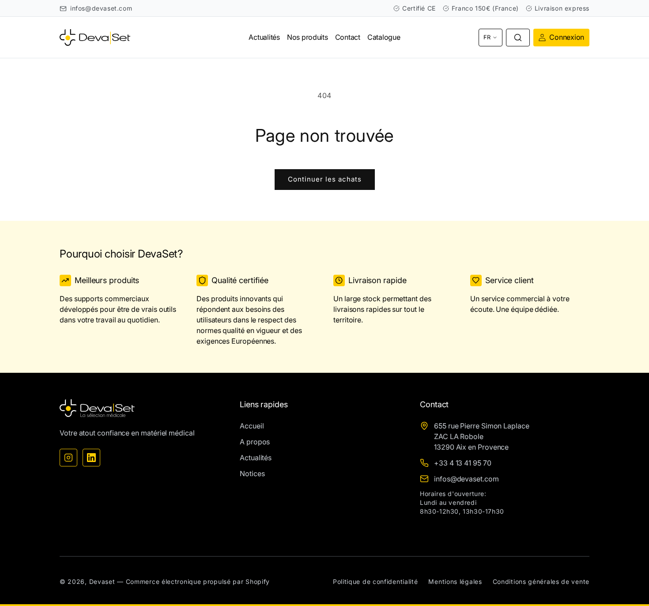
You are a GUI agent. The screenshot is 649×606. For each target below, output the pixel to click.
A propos (255, 441)
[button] (518, 37)
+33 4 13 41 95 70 (462, 462)
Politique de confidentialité (375, 581)
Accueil (252, 425)
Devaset (102, 581)
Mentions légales (455, 581)
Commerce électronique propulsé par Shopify (198, 581)
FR (487, 37)
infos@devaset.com (101, 8)
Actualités (256, 457)
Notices (252, 473)
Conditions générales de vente (541, 581)
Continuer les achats (325, 179)
